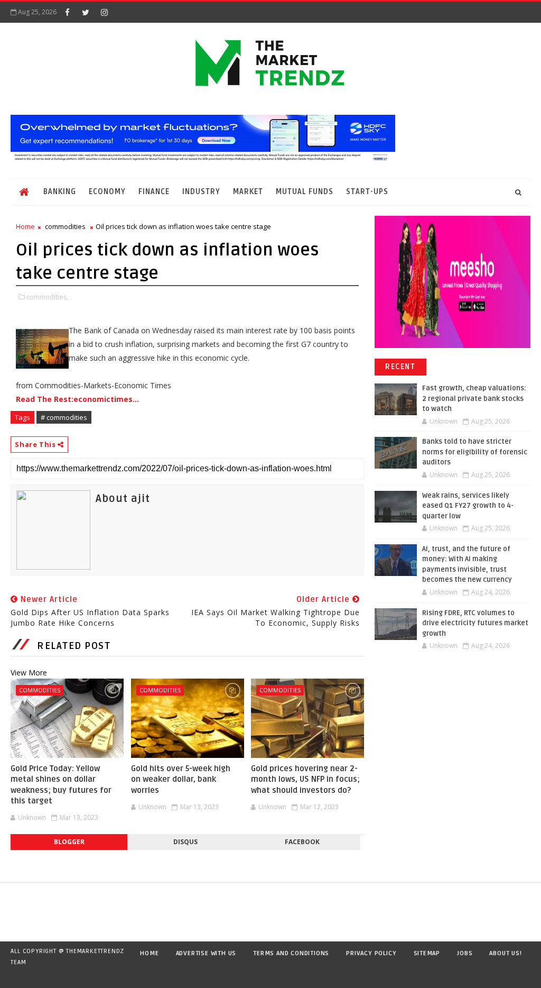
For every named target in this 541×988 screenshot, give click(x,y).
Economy (107, 191)
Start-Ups (367, 191)
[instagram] (104, 12)
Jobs (464, 953)
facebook (302, 841)
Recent (400, 366)
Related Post (73, 646)
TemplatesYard (21, 976)
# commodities (64, 417)
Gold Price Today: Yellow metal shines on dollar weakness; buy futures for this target (61, 785)
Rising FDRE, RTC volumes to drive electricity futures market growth (475, 623)
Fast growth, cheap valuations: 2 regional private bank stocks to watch (474, 398)
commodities (65, 226)
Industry (201, 191)
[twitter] (86, 12)
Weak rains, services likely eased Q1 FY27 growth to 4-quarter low (468, 505)
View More (29, 672)
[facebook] (67, 12)
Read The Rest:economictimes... (77, 399)
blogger (69, 841)
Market (248, 191)
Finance (154, 191)
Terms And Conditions (291, 953)
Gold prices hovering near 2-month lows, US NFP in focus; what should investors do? (305, 779)
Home (25, 226)
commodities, (47, 296)
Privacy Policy (371, 953)
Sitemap (427, 953)
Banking (59, 191)
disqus (185, 841)
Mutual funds (304, 191)
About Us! (505, 953)
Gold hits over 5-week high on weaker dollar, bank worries (180, 779)
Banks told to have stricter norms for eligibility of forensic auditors (474, 451)
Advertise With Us (206, 953)
